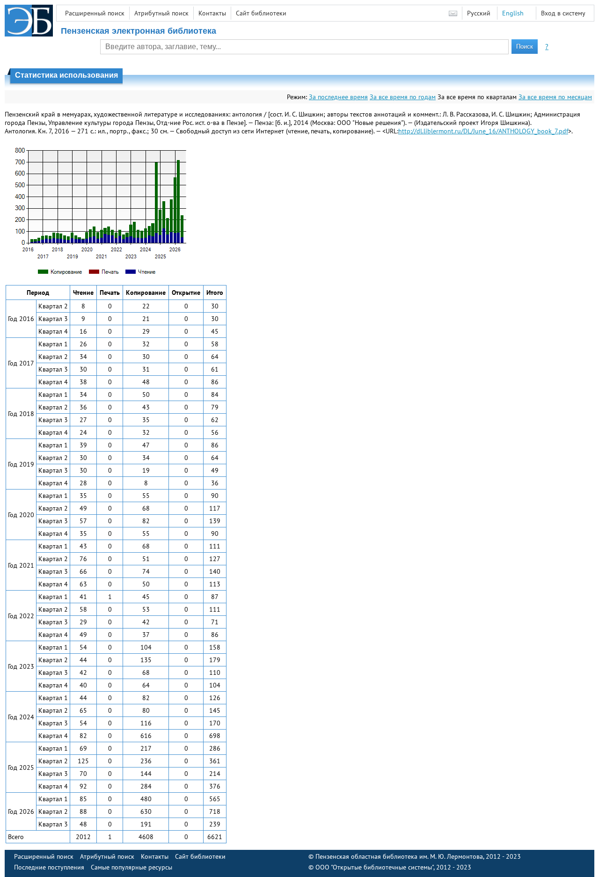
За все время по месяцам (555, 97)
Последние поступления (49, 867)
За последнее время (338, 97)
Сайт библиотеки (261, 13)
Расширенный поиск (94, 13)
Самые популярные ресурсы (131, 867)
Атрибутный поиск (161, 13)
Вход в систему (563, 13)
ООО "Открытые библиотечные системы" (374, 867)
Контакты (212, 13)
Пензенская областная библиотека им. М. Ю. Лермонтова (399, 856)
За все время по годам (403, 97)
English (513, 13)
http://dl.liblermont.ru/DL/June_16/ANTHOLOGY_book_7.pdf (483, 131)
